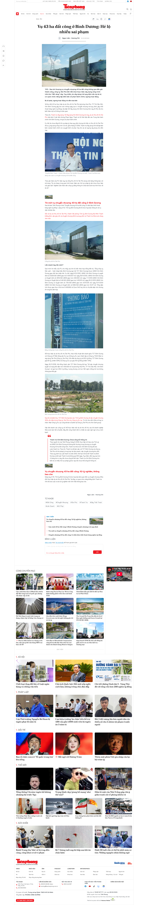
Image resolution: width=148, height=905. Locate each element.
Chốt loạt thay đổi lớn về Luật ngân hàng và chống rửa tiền (32, 685)
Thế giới (55, 14)
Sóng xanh (35, 14)
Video (125, 14)
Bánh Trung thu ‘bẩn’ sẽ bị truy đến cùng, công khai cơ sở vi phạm (32, 851)
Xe (88, 14)
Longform (71, 868)
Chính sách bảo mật (117, 882)
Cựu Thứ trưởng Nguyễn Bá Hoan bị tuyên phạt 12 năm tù (33, 720)
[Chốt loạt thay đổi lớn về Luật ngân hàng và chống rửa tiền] (34, 671)
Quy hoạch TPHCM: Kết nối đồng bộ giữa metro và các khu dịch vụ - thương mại (89, 642)
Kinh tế (28, 14)
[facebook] (128, 1)
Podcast (58, 868)
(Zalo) (51, 884)
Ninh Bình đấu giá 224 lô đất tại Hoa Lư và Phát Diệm (89, 593)
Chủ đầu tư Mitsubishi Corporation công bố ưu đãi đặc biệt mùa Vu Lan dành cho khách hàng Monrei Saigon (59, 642)
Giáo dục (105, 14)
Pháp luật (68, 14)
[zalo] (99, 886)
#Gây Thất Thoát (96, 502)
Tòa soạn (100, 1)
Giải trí (99, 14)
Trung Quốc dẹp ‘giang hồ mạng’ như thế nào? (73, 793)
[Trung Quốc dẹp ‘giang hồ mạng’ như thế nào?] (74, 779)
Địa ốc (42, 14)
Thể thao (75, 14)
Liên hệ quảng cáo (45, 882)
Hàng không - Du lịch (111, 874)
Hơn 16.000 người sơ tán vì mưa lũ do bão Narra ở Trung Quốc (118, 817)
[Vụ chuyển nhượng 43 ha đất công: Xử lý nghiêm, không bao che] (96, 520)
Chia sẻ (3, 51)
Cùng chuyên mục (25, 570)
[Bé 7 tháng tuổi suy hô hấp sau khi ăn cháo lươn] (74, 837)
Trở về (3, 65)
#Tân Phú (74, 502)
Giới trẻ (61, 14)
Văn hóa (93, 14)
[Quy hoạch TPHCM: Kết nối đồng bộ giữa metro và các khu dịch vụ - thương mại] (90, 630)
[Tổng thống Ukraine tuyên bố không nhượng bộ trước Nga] (34, 779)
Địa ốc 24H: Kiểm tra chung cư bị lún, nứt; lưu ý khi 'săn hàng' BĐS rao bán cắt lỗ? (29, 642)
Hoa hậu (119, 14)
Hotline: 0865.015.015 (49, 1)
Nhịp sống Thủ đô (21, 877)
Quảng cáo (108, 1)
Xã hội (22, 14)
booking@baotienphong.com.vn (49, 886)
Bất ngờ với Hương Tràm (70, 757)
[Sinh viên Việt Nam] (119, 863)
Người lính (82, 14)
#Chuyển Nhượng (62, 502)
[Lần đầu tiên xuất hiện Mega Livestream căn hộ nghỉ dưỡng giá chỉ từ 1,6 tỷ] (60, 606)
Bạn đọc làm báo (26, 900)
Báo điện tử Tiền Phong (74, 7)
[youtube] (131, 1)
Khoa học (112, 14)
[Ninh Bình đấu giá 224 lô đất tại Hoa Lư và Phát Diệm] (90, 581)
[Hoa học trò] (130, 863)
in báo (101, 19)
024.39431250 (22, 888)
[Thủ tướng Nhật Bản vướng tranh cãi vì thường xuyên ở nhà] (29, 806)
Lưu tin (3, 56)
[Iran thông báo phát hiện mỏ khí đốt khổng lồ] (88, 806)
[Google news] (104, 886)
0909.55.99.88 (45, 884)
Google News (109, 19)
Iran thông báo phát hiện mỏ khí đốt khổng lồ (88, 817)
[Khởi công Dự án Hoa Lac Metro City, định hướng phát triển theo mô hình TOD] (60, 581)
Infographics (85, 868)
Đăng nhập (48, 542)
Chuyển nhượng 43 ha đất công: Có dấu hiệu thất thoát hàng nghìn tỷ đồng (75, 535)
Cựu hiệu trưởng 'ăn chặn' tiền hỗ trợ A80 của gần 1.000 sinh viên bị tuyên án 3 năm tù (73, 722)
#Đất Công (49, 502)
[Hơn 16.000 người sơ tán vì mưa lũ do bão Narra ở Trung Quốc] (118, 806)
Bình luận (3, 60)
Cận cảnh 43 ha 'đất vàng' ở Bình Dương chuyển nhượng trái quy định (73, 527)
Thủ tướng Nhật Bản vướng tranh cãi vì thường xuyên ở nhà (29, 817)
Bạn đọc (95, 874)
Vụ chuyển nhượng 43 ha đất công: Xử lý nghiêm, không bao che (66, 520)
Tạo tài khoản (59, 542)
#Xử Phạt (60, 506)
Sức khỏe (48, 14)
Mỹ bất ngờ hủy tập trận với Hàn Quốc (57, 817)
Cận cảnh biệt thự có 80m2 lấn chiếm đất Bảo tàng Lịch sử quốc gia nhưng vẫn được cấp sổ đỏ (29, 594)
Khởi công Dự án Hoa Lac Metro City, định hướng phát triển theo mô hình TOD (59, 594)
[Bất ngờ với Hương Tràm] (74, 744)
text (97, 19)
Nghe (3, 46)
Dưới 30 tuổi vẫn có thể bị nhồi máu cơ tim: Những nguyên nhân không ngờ (113, 851)
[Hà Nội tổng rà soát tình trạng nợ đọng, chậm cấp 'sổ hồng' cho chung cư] (29, 606)
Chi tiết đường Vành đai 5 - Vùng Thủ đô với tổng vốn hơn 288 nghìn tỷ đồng (113, 685)
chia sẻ (93, 19)
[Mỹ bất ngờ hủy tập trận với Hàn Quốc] (59, 806)
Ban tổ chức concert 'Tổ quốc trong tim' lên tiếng (34, 758)
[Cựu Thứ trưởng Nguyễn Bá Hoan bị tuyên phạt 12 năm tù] (34, 706)
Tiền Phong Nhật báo (64, 1)
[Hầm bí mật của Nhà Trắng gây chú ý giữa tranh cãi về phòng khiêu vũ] (113, 779)
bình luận (105, 19)
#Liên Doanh (50, 506)
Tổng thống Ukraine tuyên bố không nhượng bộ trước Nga (33, 793)
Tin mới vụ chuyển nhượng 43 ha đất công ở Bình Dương (73, 202)
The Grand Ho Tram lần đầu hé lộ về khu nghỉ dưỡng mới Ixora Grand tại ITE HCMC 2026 (89, 618)
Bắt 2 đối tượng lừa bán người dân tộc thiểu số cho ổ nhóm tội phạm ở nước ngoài (112, 722)
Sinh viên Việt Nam (78, 1)
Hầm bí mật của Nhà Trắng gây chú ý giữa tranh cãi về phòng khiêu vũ (112, 793)
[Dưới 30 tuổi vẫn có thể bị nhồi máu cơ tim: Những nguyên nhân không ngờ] (113, 837)
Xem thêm (130, 13)
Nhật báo (32, 868)
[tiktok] (95, 886)
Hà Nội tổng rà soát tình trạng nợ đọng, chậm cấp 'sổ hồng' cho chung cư (29, 617)
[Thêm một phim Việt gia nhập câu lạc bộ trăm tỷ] (113, 744)
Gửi (97, 552)
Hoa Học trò (91, 1)
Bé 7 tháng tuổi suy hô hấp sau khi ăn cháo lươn (73, 851)
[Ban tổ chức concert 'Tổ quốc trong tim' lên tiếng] (34, 744)
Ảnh (43, 868)
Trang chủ (17, 13)
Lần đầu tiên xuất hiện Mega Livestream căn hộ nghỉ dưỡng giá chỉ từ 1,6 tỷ (59, 618)
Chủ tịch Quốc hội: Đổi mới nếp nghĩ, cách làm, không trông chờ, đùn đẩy (73, 685)
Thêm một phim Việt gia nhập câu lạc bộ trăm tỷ (112, 758)
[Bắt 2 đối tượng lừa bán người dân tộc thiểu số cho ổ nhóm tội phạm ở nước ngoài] (113, 706)
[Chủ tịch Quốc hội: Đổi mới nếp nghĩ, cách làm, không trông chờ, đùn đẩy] (74, 671)
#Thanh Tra (84, 502)
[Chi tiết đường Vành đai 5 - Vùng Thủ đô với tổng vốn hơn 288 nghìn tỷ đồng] (113, 671)
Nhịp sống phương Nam (35, 877)
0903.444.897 (68, 884)
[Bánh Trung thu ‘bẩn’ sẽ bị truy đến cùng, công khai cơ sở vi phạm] (34, 837)
